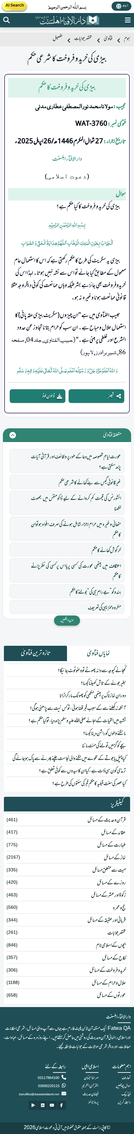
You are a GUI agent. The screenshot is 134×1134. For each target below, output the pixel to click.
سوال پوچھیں (123, 1086)
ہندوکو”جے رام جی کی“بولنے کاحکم (95, 592)
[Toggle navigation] (128, 20)
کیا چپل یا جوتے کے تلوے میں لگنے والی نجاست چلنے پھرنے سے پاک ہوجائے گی (69, 759)
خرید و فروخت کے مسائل (107, 970)
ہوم (127, 39)
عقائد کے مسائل (113, 833)
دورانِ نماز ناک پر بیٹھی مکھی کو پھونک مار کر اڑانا (93, 696)
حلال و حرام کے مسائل (109, 983)
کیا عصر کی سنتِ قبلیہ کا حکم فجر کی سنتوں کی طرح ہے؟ (89, 784)
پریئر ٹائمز (93, 1102)
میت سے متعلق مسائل (109, 870)
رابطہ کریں (124, 1102)
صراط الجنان (91, 1078)
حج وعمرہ (119, 908)
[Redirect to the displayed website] (6, 20)
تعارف (126, 1078)
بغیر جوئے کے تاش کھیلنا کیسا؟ (103, 683)
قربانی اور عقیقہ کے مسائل (106, 920)
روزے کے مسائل (111, 883)
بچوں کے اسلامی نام (111, 945)
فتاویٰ (108, 39)
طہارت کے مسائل (111, 845)
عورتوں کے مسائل (111, 996)
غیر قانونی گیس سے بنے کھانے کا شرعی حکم (90, 483)
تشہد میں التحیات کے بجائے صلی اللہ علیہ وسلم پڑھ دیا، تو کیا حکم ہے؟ (77, 721)
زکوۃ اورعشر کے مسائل (108, 895)
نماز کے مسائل (115, 858)
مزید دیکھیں (67, 620)
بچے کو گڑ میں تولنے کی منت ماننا (104, 746)
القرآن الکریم (90, 1086)
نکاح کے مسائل (114, 958)
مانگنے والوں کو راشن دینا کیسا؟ (104, 734)
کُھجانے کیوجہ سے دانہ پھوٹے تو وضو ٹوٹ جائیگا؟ (92, 671)
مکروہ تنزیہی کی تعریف (104, 608)
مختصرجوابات (83, 39)
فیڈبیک (126, 1094)
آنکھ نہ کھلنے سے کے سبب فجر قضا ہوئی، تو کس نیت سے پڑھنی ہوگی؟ (78, 708)
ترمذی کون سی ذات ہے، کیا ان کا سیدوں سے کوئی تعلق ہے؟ (82, 771)
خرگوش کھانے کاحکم (106, 551)
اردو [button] (125, 6)
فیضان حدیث (91, 1094)
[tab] (98, 653)
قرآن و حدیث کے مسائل (106, 820)
